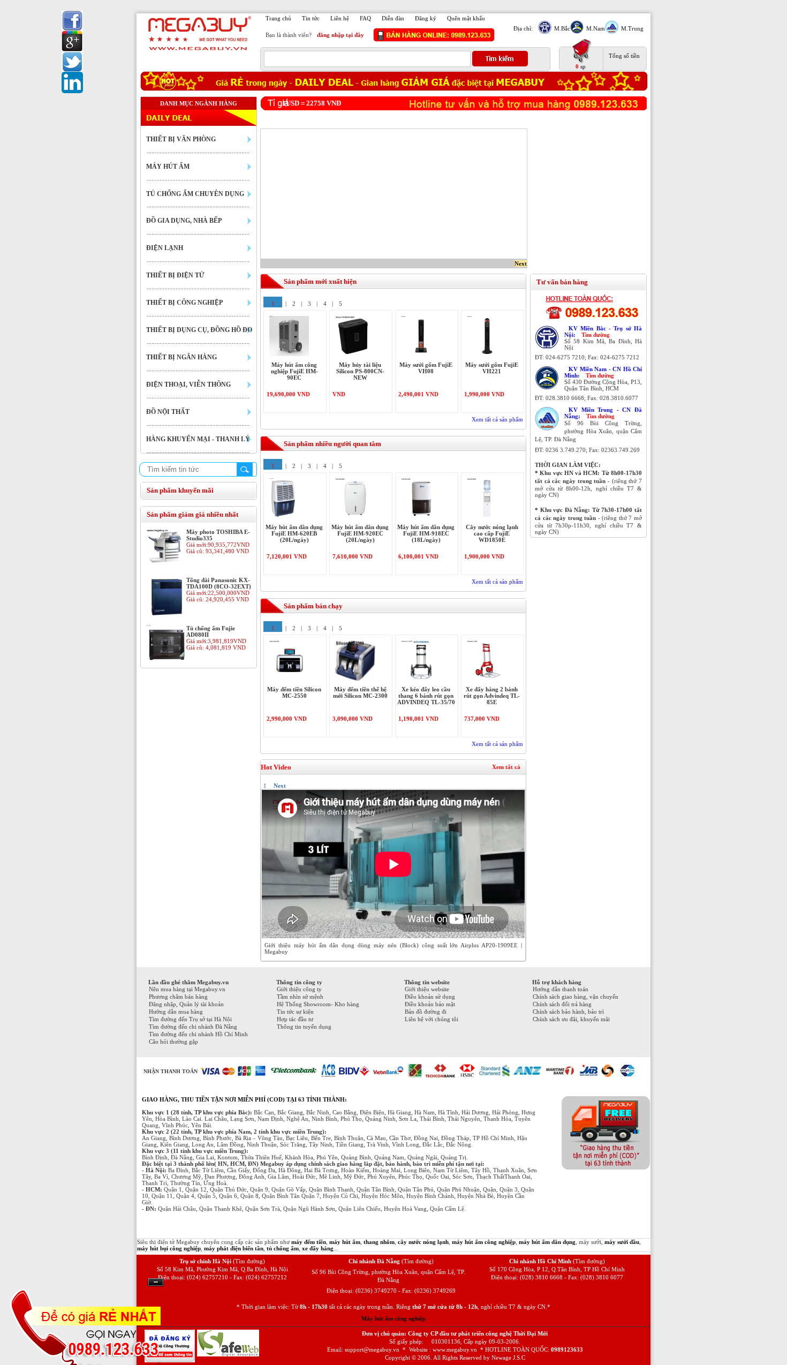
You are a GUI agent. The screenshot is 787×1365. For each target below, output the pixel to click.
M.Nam (595, 28)
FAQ (365, 18)
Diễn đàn (393, 18)
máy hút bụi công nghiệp (169, 1248)
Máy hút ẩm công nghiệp (393, 1318)
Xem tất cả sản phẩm (497, 419)
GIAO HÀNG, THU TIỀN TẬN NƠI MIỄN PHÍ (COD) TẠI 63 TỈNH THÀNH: (244, 1099)
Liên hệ (339, 18)
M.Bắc (562, 28)
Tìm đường (595, 334)
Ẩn (156, 1282)
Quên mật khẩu (466, 18)
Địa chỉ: (523, 28)
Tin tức (311, 18)
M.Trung (632, 28)
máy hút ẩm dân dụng (547, 1242)
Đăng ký (425, 18)
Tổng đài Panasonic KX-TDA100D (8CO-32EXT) (218, 583)
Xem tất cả (506, 767)
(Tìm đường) (249, 1261)
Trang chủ (278, 18)
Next (520, 263)
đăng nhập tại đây (340, 35)
